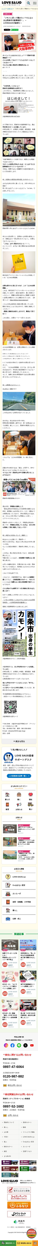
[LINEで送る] (14, 30)
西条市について (9, 1122)
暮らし (6, 1127)
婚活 (5, 1151)
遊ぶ (5, 1142)
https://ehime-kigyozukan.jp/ (19, 300)
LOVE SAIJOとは (28, 1137)
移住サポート (8, 1146)
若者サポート (27, 1122)
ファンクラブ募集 (29, 1132)
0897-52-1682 (13, 1106)
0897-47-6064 (13, 1067)
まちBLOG (7, 1156)
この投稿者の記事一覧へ (18, 776)
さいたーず (26, 1146)
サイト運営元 (10, 1227)
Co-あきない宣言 (28, 1142)
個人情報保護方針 (20, 1227)
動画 (24, 1127)
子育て (6, 1137)
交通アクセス (27, 1151)
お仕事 (6, 1132)
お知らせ (7, 14)
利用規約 (28, 1227)
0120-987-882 (13, 1076)
